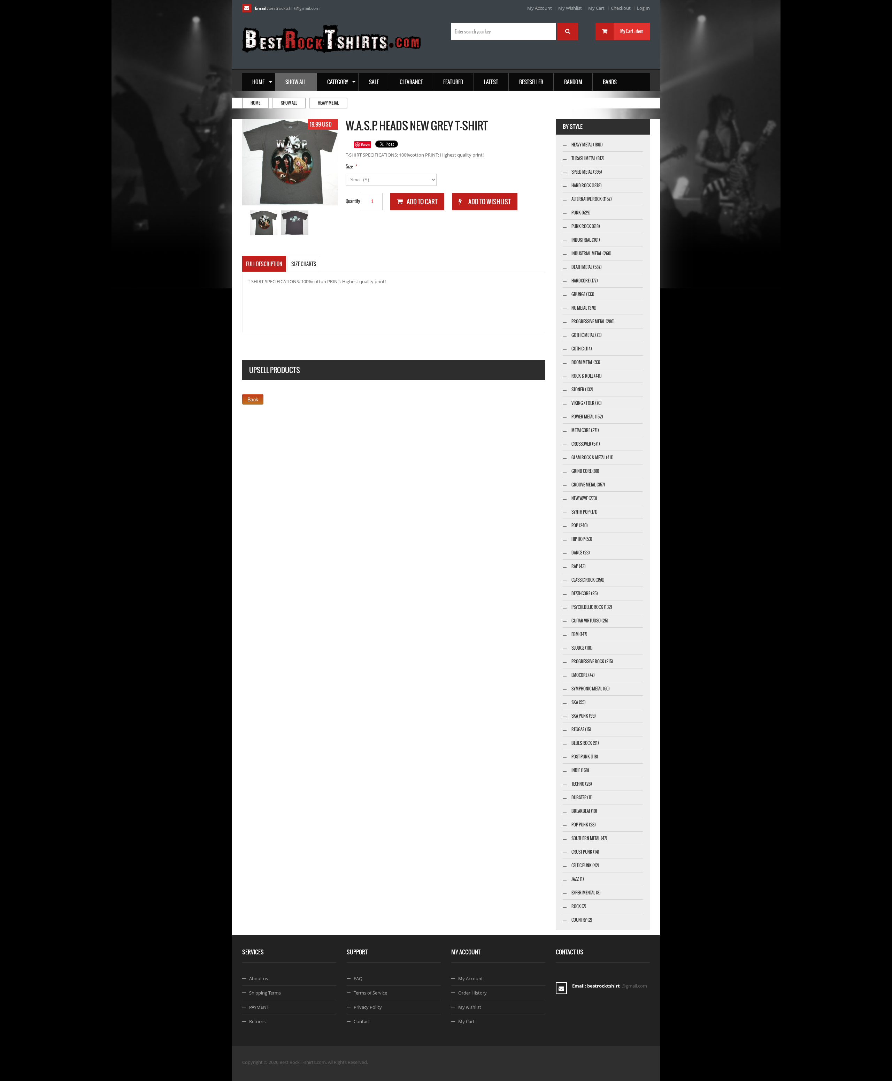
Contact (362, 1021)
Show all (289, 103)
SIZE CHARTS (303, 264)
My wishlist (469, 1007)
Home (255, 103)
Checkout (621, 8)
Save (365, 144)
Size (349, 166)
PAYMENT (259, 1007)
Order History (472, 993)
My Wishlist (570, 8)
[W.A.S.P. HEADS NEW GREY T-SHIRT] (264, 223)
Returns (257, 1021)
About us (258, 978)
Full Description (264, 264)
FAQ (358, 978)
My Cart (596, 8)
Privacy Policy (368, 1007)
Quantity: (353, 201)
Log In (643, 8)
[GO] (567, 31)
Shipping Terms (265, 993)
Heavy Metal (328, 103)
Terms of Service (370, 993)
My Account (539, 8)
